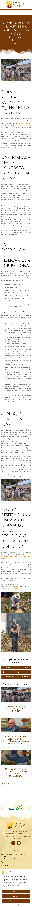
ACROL (15, 43)
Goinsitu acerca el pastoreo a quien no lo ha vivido (16, 708)
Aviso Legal (26, 904)
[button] (29, 872)
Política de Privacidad (18, 904)
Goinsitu (15, 589)
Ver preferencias (16, 901)
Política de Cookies (7, 904)
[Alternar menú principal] (2, 5)
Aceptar (16, 891)
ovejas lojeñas (24, 123)
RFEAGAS (14, 586)
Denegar (16, 896)
